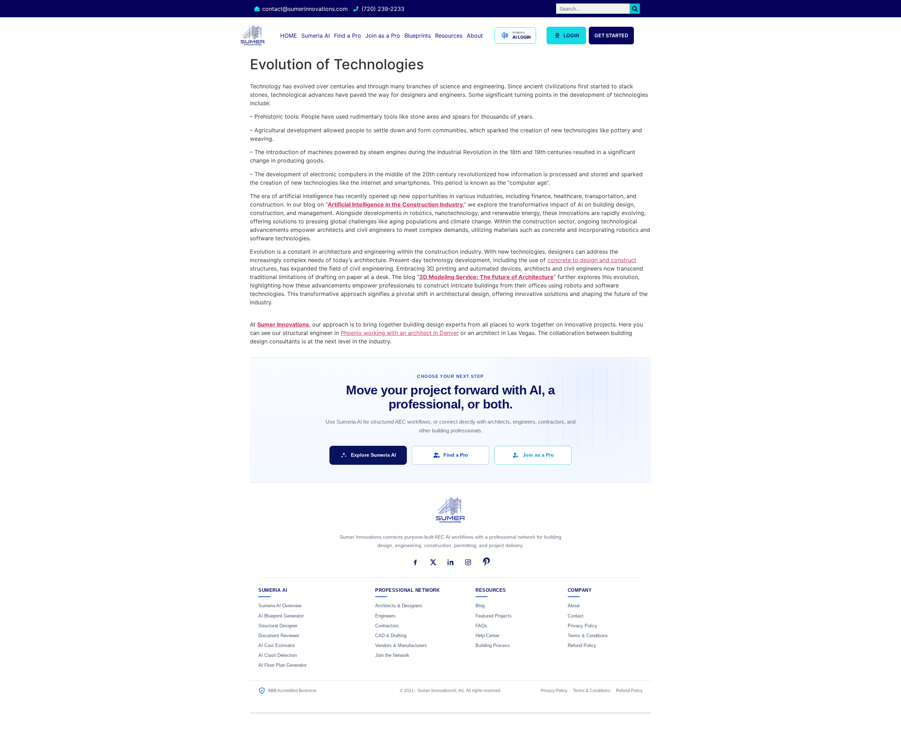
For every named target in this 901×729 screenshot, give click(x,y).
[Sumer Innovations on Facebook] (415, 562)
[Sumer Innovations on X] (433, 562)
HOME (288, 35)
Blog (480, 605)
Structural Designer (277, 625)
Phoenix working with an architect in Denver (400, 332)
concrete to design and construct (591, 260)
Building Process (492, 645)
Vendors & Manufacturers (401, 645)
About (475, 35)
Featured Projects (493, 616)
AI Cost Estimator (276, 645)
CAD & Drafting (391, 635)
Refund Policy (582, 645)
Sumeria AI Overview (279, 605)
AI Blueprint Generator (281, 616)
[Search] (635, 9)
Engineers (385, 616)
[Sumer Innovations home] (450, 514)
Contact (576, 616)
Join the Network (392, 655)
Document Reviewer (278, 635)
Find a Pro (347, 35)
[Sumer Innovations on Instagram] (468, 562)
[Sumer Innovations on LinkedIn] (450, 562)
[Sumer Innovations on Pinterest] (486, 562)
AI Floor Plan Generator (282, 665)
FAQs (481, 625)
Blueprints (417, 35)
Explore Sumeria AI (373, 455)
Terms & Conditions (588, 635)
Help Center (487, 635)
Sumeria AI (315, 35)
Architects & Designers (398, 605)
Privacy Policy (582, 625)
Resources (448, 35)
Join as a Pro (382, 35)
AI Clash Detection (277, 655)
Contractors (387, 625)
